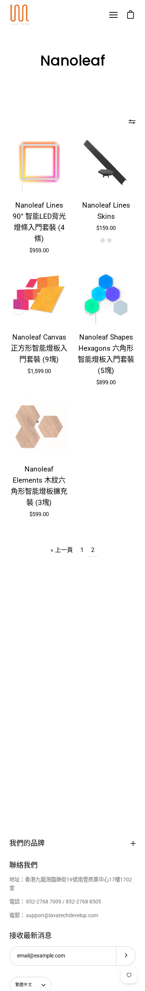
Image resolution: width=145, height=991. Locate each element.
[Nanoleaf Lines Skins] (106, 162)
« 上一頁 (62, 549)
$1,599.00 (39, 371)
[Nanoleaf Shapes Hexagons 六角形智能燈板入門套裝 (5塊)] (106, 294)
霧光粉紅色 (109, 240)
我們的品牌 (27, 843)
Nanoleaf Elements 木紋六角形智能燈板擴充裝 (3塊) (39, 486)
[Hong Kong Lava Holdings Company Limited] (20, 15)
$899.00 (106, 382)
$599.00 (39, 514)
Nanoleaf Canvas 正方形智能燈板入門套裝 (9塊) (39, 348)
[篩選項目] (132, 121)
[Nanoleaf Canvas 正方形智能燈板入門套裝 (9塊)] (39, 294)
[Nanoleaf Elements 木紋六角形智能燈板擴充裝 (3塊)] (39, 426)
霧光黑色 (102, 240)
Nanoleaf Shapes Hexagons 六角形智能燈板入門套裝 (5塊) (106, 354)
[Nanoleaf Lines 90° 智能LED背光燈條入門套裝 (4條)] (39, 162)
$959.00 (39, 250)
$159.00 (106, 228)
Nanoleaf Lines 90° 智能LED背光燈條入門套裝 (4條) (39, 222)
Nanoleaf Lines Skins (106, 211)
